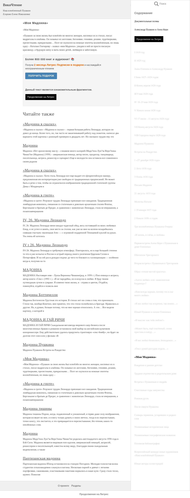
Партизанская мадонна (41, 458)
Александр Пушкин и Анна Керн (151, 29)
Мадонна (30, 145)
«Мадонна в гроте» (38, 195)
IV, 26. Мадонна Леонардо (44, 220)
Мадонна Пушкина (38, 344)
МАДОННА (32, 269)
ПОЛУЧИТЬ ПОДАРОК (41, 76)
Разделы (76, 486)
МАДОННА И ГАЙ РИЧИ (44, 319)
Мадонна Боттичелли (40, 294)
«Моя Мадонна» (36, 358)
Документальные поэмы (146, 21)
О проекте (63, 486)
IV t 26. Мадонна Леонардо (45, 244)
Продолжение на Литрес (148, 39)
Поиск (159, 4)
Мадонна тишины (37, 408)
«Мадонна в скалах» (39, 123)
